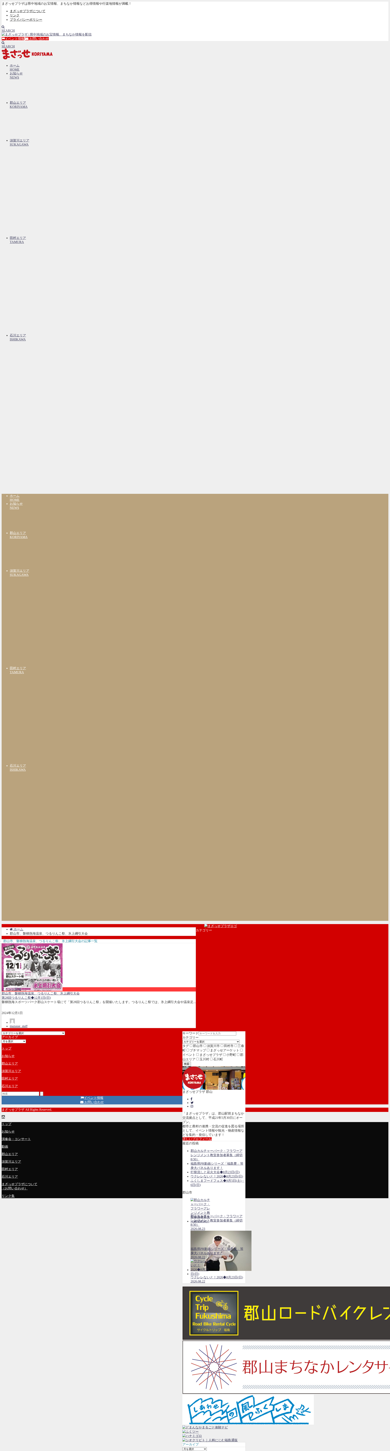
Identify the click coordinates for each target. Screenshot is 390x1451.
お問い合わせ (38, 38)
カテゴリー (190, 1037)
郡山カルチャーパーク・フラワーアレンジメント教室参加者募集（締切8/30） (217, 1155)
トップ (6, 1048)
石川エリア (10, 1086)
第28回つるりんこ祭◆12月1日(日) (26, 997)
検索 (186, 1063)
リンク (15, 15)
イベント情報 (14, 38)
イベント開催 (11, 989)
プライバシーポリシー (26, 19)
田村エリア (10, 1078)
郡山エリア (10, 1063)
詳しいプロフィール (197, 1139)
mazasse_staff (18, 1026)
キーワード (190, 1033)
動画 (5, 1146)
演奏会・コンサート (16, 1139)
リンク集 (8, 1196)
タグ (185, 1046)
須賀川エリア (11, 1071)
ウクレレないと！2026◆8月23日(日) (217, 1176)
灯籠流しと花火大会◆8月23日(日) (215, 1172)
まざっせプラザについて (28, 11)
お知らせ (8, 1056)
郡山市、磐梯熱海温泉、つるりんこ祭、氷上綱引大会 (41, 993)
